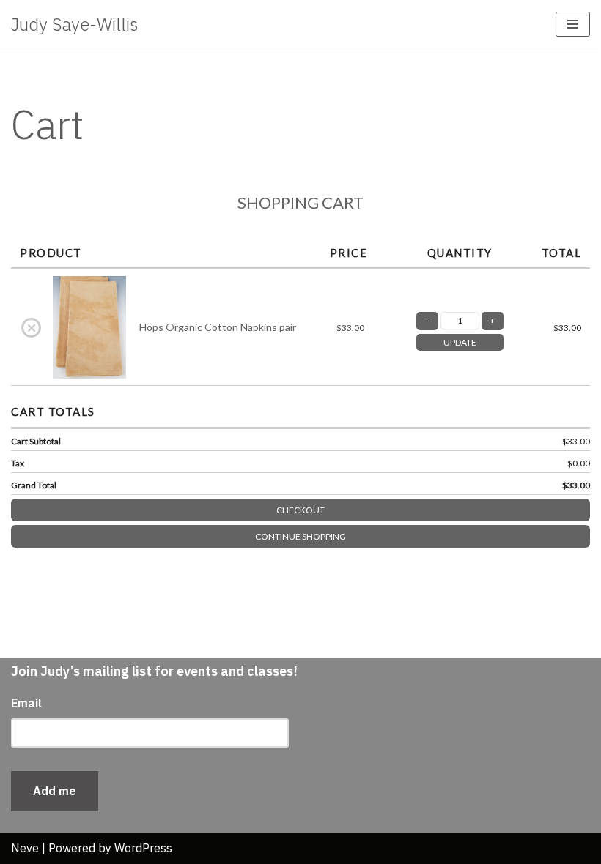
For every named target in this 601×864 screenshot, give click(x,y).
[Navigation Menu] (573, 24)
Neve (25, 848)
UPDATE (459, 342)
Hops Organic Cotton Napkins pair (217, 327)
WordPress (143, 848)
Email (26, 703)
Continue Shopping (300, 536)
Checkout (300, 509)
